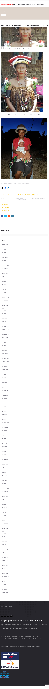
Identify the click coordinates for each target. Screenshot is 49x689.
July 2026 (4, 247)
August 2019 (5, 464)
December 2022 (5, 358)
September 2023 (5, 334)
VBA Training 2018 (5, 207)
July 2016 (4, 552)
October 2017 (5, 523)
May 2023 (4, 345)
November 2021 (5, 393)
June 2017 (4, 533)
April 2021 (4, 411)
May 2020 (4, 440)
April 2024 (4, 316)
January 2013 (5, 584)
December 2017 (5, 517)
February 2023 (5, 353)
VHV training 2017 (5, 210)
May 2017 (4, 536)
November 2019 (5, 456)
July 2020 (4, 435)
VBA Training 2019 (5, 208)
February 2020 (5, 448)
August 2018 (5, 496)
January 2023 (5, 355)
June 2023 (4, 342)
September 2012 (5, 589)
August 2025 (5, 273)
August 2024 (5, 305)
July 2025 (4, 276)
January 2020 (5, 451)
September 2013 (5, 576)
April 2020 (4, 443)
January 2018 (5, 515)
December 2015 (5, 557)
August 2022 (5, 369)
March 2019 (4, 478)
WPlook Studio (15, 687)
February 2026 (5, 257)
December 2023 (5, 326)
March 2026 (4, 255)
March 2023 (4, 350)
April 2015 (4, 568)
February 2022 (5, 385)
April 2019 (4, 475)
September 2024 (5, 302)
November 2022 (5, 361)
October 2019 (5, 459)
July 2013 (4, 578)
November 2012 (5, 586)
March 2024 (4, 318)
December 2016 (5, 547)
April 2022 (4, 379)
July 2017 (4, 531)
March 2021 (4, 414)
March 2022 (4, 382)
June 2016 (4, 555)
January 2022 (5, 387)
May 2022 (4, 377)
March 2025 (4, 286)
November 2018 (5, 488)
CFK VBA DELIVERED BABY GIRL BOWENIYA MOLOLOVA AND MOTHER (23, 196)
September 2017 (5, 525)
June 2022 (4, 374)
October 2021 (5, 395)
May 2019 (4, 472)
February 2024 (5, 321)
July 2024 (4, 308)
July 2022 (4, 371)
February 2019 (5, 480)
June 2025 (4, 278)
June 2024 (4, 310)
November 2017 (5, 520)
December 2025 (5, 263)
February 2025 (5, 289)
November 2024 (5, 297)
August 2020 (5, 432)
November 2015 (5, 560)
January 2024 (5, 324)
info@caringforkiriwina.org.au (10, 606)
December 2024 (5, 294)
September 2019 (5, 462)
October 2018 (5, 491)
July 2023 (4, 340)
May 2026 (4, 252)
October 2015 (5, 563)
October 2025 (5, 268)
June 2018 (4, 501)
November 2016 (5, 549)
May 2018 (4, 504)
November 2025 (5, 265)
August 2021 (5, 401)
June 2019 (4, 470)
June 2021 (4, 406)
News (3, 203)
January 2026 (5, 260)
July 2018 (4, 499)
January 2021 (5, 419)
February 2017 (5, 544)
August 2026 (5, 244)
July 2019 (4, 467)
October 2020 (5, 427)
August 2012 (5, 592)
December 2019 (5, 454)
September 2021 (5, 398)
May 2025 (4, 281)
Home (3, 14)
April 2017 (4, 539)
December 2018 (5, 486)
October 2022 (5, 363)
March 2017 (4, 541)
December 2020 (5, 422)
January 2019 (5, 483)
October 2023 (5, 332)
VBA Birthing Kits (5, 204)
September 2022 (5, 366)
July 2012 (4, 594)
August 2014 (5, 573)
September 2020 (5, 430)
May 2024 (4, 313)
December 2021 (5, 390)
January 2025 (5, 292)
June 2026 (4, 249)
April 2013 (4, 581)
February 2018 (5, 512)
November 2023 (5, 329)
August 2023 (5, 337)
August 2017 (5, 528)
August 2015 (5, 565)
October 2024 (5, 300)
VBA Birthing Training (6, 206)
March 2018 (4, 509)
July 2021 (4, 403)
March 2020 (4, 446)
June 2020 (4, 438)
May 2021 (4, 409)
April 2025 (4, 284)
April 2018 (4, 507)
